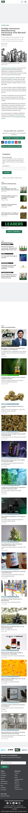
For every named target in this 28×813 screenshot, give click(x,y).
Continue (7, 172)
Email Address (6, 165)
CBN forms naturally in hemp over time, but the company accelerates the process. (12, 381)
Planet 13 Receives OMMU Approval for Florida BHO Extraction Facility (13, 679)
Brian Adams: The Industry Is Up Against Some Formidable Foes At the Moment (13, 349)
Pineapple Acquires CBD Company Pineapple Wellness (8, 267)
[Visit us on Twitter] (10, 803)
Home (3, 253)
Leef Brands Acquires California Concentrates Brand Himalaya (13, 705)
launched (10, 77)
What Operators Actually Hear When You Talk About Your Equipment (12, 627)
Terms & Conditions (8, 807)
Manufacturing (6, 244)
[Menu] (25, 2)
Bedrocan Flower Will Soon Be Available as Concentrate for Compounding (12, 653)
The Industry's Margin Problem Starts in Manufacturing (11, 599)
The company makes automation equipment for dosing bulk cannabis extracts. (12, 520)
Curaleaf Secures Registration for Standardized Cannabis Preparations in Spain (13, 488)
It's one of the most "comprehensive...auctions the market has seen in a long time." (13, 410)
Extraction (5, 25)
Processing (4, 404)
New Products (5, 457)
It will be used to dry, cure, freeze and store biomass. (13, 437)
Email (2, 760)
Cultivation (4, 541)
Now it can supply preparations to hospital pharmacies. (11, 491)
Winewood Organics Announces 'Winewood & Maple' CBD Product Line (9, 248)
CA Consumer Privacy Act (20, 807)
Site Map (15, 809)
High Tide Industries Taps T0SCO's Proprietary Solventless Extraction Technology (13, 733)
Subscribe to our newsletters (14, 138)
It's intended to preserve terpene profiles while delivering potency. (12, 463)
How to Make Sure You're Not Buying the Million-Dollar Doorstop (10, 189)
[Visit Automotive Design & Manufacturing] (24, 750)
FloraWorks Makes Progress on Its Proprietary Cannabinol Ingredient (9, 197)
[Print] (2, 142)
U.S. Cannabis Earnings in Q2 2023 (9, 256)
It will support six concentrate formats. (10, 681)
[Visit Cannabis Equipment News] (17, 750)
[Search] (22, 2)
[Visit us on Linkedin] (13, 803)
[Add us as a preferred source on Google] (19, 142)
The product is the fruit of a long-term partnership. (13, 655)
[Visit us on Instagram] (19, 803)
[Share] (6, 142)
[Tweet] (12, 142)
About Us (13, 806)
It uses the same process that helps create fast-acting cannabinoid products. (12, 575)
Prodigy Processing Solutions (9, 68)
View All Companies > (14, 231)
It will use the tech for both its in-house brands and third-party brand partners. (13, 736)
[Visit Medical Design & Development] (3, 750)
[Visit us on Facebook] (7, 803)
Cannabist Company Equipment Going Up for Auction (9, 205)
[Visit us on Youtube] (16, 803)
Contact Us (7, 806)
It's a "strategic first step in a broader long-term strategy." (12, 708)
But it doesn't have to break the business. (11, 602)
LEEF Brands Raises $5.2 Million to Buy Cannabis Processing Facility (10, 213)
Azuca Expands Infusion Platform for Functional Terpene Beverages (13, 572)
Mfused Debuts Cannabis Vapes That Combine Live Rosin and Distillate (13, 460)
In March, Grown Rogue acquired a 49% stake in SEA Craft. (13, 548)
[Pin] (16, 142)
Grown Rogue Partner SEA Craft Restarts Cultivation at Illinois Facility (11, 544)
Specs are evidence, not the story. (9, 629)
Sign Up (4, 766)
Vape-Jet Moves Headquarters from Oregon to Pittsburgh (13, 517)
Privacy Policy (20, 806)
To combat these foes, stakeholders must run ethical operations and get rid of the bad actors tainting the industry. (13, 353)
